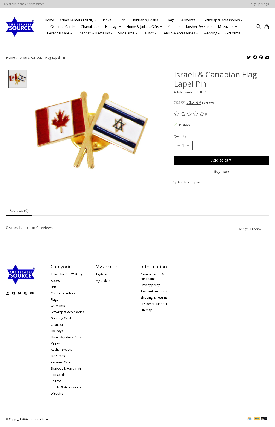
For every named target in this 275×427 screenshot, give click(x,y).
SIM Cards (58, 374)
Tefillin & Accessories (66, 387)
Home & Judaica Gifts (66, 337)
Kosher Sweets (61, 349)
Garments (58, 305)
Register (102, 274)
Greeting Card (61, 318)
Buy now (221, 171)
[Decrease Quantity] (179, 145)
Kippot (55, 343)
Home (49, 20)
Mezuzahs (58, 356)
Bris (122, 20)
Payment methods (154, 291)
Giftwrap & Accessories (67, 312)
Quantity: (180, 136)
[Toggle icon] (258, 27)
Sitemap (146, 310)
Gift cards (232, 33)
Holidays (57, 331)
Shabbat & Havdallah (66, 368)
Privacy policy (150, 285)
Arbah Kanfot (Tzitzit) (66, 274)
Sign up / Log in (260, 4)
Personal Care (61, 362)
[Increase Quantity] (188, 145)
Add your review (250, 229)
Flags (170, 20)
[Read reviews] (189, 114)
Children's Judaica (63, 293)
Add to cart (221, 160)
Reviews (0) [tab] (19, 210)
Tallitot (56, 381)
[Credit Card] (249, 419)
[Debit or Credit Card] (264, 419)
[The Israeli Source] (19, 26)
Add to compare (189, 182)
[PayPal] (257, 419)
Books (55, 280)
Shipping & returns (154, 297)
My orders (103, 280)
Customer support (154, 304)
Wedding (57, 393)
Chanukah (57, 324)
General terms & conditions (152, 276)
